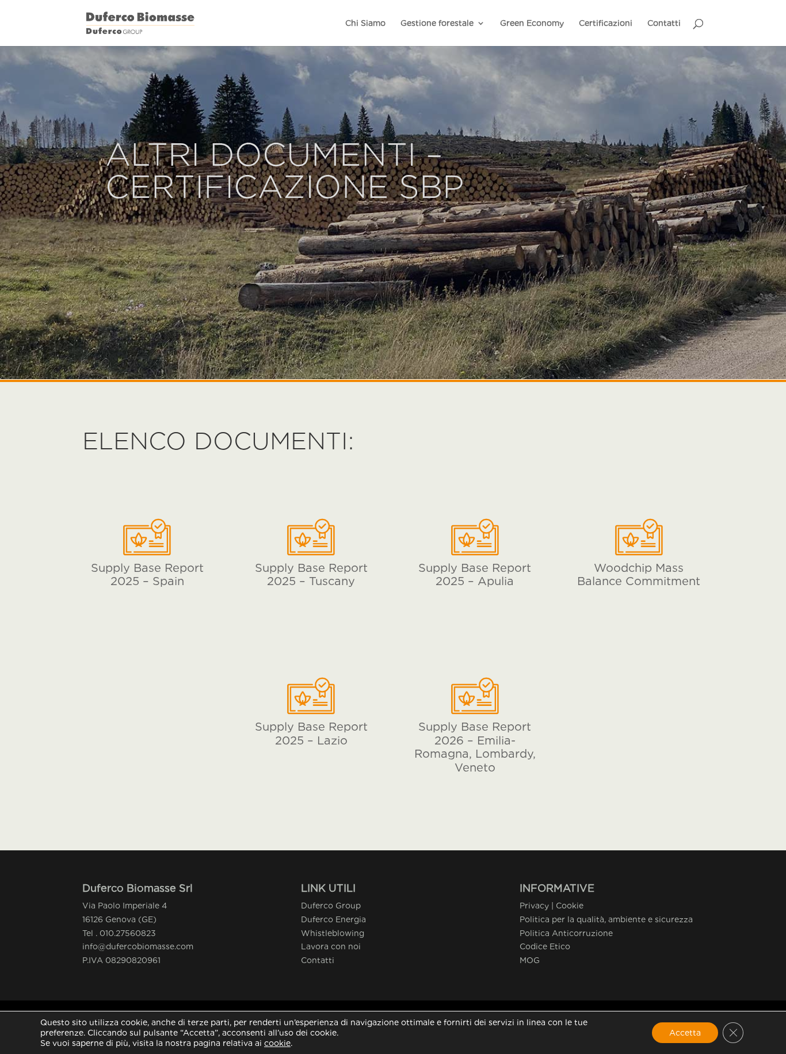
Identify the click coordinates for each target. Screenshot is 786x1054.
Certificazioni (605, 23)
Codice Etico (545, 946)
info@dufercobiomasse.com (137, 946)
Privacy (534, 905)
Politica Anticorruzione (566, 933)
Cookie (569, 905)
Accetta (685, 1032)
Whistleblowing (332, 933)
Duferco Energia (333, 919)
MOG (530, 960)
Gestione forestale (437, 23)
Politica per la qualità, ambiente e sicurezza (606, 919)
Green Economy (532, 23)
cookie (277, 1043)
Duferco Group (331, 905)
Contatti (664, 23)
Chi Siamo (365, 23)
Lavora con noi (331, 946)
